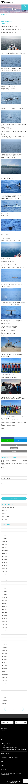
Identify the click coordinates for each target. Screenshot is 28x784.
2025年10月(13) (5, 550)
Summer (3, 730)
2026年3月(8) (4, 541)
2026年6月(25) (4, 533)
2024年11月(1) (4, 580)
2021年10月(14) (5, 674)
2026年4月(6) (4, 538)
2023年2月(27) (4, 636)
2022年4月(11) (4, 662)
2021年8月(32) (4, 680)
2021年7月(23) (4, 683)
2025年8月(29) (4, 556)
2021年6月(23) (4, 686)
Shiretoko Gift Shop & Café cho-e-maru (9, 757)
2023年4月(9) (4, 630)
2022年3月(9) (4, 665)
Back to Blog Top (14, 448)
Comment (3, 483)
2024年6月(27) (4, 594)
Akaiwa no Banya (5, 753)
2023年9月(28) (4, 615)
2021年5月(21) (4, 689)
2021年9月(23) (4, 677)
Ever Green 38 (4, 736)
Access (2, 765)
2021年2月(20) (4, 694)
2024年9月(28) (4, 586)
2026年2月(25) (4, 544)
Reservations (24, 8)
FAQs (2, 761)
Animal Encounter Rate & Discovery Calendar (10, 745)
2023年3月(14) (4, 633)
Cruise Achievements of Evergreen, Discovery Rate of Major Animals (14, 749)
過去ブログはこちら (14, 709)
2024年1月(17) (4, 609)
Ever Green (11, 736)
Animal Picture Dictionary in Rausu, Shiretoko (10, 747)
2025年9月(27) (4, 553)
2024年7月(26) (4, 591)
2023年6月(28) (4, 624)
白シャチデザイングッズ (6, 516)
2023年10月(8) (4, 612)
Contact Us (3, 769)
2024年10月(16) (5, 583)
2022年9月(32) (4, 647)
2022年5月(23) (4, 659)
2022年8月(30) (4, 650)
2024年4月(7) (4, 600)
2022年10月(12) (5, 644)
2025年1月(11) (4, 577)
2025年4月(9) (4, 568)
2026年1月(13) (4, 547)
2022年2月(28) (4, 668)
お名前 (2, 467)
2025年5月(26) (4, 565)
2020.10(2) (4, 703)
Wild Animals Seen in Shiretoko (8, 743)
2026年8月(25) (4, 527)
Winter (8, 730)
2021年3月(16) (4, 697)
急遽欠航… (4, 513)
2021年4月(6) (4, 692)
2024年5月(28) (4, 597)
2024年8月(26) (4, 588)
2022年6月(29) (4, 656)
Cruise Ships (4, 734)
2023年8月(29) (4, 618)
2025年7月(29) (4, 559)
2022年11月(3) (4, 641)
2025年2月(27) (4, 574)
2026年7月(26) (4, 530)
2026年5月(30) (4, 535)
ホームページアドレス (5, 478)
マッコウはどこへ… (6, 510)
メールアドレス (4, 473)
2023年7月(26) (4, 621)
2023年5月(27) (4, 627)
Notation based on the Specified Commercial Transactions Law (11, 774)
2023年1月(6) (4, 638)
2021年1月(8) (4, 700)
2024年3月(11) (4, 603)
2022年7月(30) (4, 653)
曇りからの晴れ (5, 519)
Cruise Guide (4, 728)
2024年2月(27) (4, 606)
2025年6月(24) (4, 562)
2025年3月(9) (4, 571)
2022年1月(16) (4, 671)
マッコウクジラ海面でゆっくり (8, 507)
